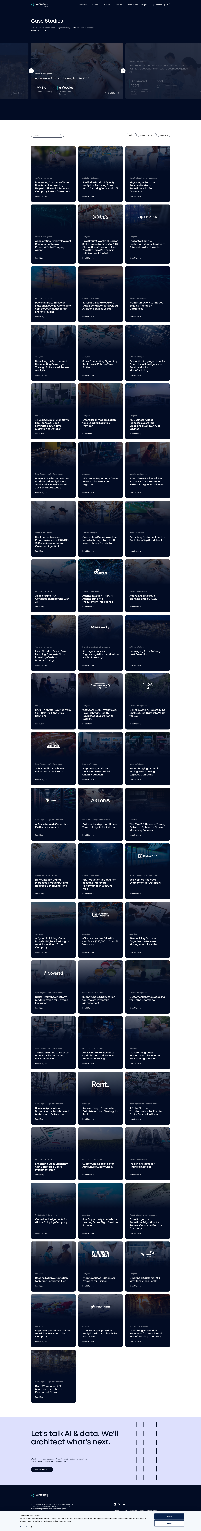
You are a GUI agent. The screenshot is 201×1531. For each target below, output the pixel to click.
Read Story (112, 93)
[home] (39, 5)
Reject (169, 1523)
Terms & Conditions (130, 1510)
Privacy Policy (152, 1510)
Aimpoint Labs (132, 4)
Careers (116, 1510)
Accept (169, 1516)
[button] (83, 5)
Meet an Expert (161, 5)
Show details (24, 1527)
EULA (142, 1510)
